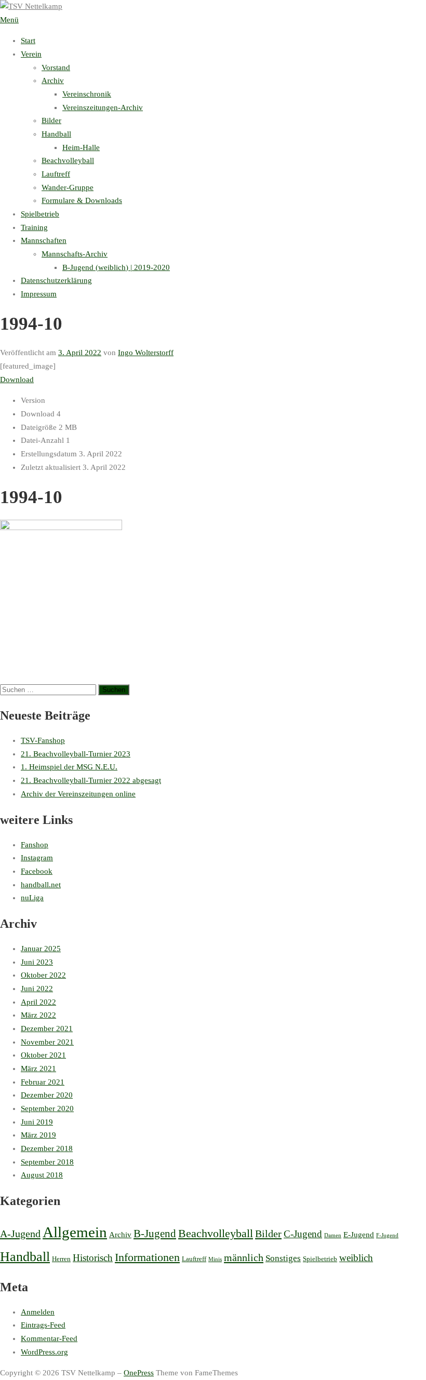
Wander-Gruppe (68, 187)
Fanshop (34, 845)
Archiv (53, 80)
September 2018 (47, 1162)
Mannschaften (43, 240)
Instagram (37, 858)
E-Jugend (358, 1234)
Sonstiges (283, 1258)
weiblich (356, 1257)
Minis (215, 1259)
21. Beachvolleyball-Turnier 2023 (75, 754)
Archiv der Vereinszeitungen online (78, 794)
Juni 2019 (37, 1122)
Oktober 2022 (43, 975)
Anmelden (38, 1312)
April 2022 (38, 1002)
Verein (31, 54)
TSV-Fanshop (43, 740)
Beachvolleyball (68, 160)
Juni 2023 (37, 962)
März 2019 (38, 1135)
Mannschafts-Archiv (75, 254)
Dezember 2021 (47, 1028)
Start (28, 40)
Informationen (147, 1257)
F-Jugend (387, 1235)
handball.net (41, 885)
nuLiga (32, 898)
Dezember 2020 (47, 1095)
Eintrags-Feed (43, 1325)
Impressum (39, 294)
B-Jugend (155, 1233)
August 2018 (42, 1175)
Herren (61, 1259)
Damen (332, 1235)
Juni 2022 (37, 988)
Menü (9, 20)
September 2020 (47, 1108)
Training (34, 227)
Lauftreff (56, 174)
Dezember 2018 (47, 1148)
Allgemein (75, 1232)
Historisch (93, 1257)
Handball (56, 134)
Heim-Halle (81, 147)
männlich (243, 1257)
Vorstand (56, 67)
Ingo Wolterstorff (146, 352)
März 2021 (38, 1068)
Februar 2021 (42, 1082)
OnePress (139, 1373)
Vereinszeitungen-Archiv (102, 107)
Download (17, 379)
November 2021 (47, 1042)
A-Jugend (20, 1233)
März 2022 (38, 1015)
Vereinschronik (86, 94)
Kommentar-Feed (49, 1338)
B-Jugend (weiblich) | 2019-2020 (116, 267)
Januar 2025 (41, 948)
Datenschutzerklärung (56, 280)
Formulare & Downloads (82, 200)
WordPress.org (44, 1352)
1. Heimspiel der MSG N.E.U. (69, 767)
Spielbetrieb (40, 214)
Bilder (51, 120)
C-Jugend (303, 1233)
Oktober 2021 (43, 1055)
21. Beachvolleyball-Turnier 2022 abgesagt (91, 780)
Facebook (36, 871)
